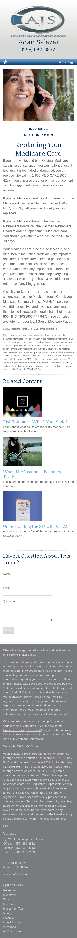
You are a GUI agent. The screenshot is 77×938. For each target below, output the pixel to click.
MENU (64, 62)
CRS (6, 826)
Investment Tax (13, 908)
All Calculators (12, 931)
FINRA (60, 758)
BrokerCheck (27, 654)
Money (7, 913)
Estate (7, 899)
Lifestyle (8, 917)
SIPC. (69, 758)
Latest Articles (12, 922)
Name (7, 574)
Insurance (9, 904)
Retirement (10, 890)
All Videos (9, 927)
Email (6, 587)
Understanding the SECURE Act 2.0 (36, 526)
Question (9, 601)
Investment (10, 895)
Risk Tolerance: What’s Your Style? (35, 422)
